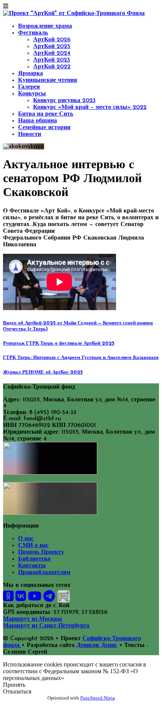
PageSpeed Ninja (97, 698)
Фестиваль (33, 33)
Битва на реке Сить (45, 114)
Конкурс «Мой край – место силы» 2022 (90, 107)
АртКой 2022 (51, 67)
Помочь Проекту (41, 552)
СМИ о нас (33, 546)
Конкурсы (32, 94)
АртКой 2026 (51, 40)
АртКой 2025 (51, 47)
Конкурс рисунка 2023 (64, 101)
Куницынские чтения (47, 80)
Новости (29, 134)
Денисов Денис (96, 645)
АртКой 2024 (51, 53)
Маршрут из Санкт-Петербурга (46, 626)
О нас (26, 539)
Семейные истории (44, 128)
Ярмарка (30, 74)
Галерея (29, 87)
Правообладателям (44, 573)
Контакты (32, 566)
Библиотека (34, 559)
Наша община (37, 121)
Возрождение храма (45, 26)
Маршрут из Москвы (32, 619)
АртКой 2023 (51, 60)
